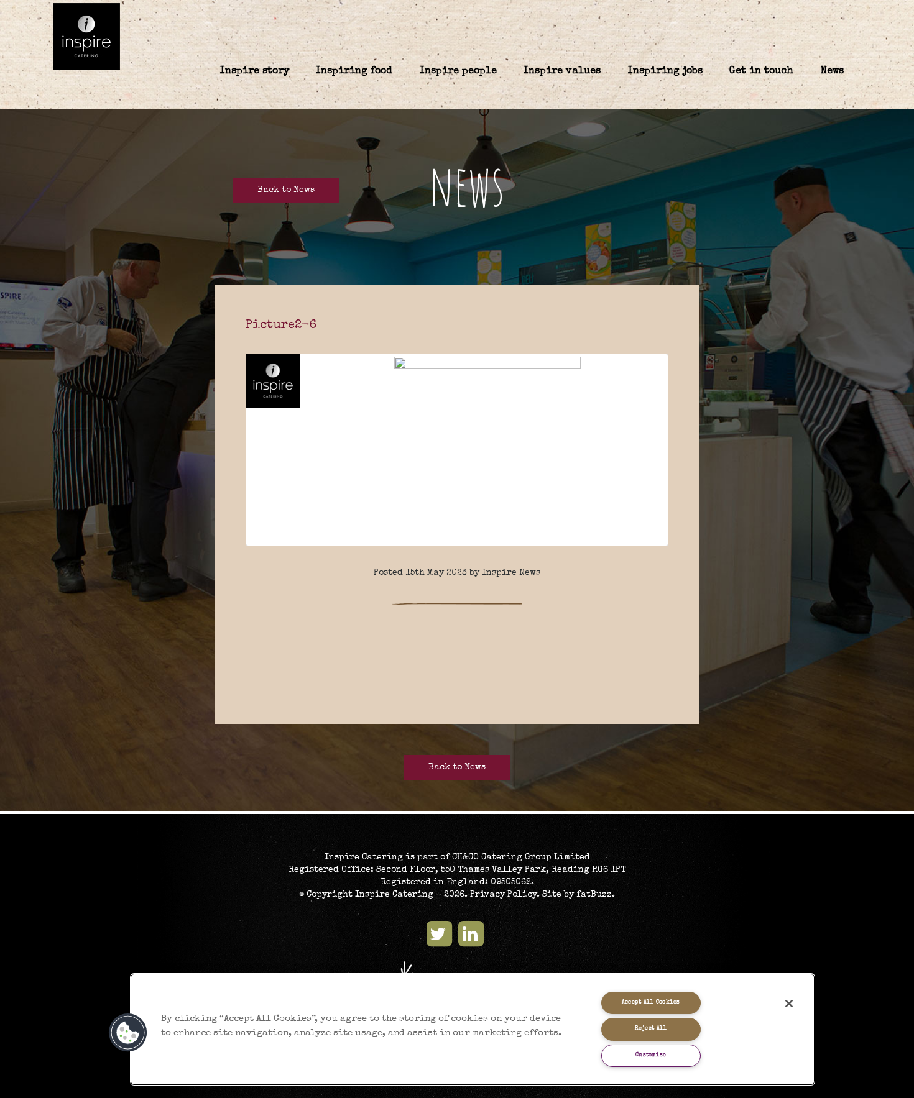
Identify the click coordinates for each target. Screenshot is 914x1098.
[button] (128, 1033)
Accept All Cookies (651, 1002)
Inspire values (562, 71)
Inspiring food (354, 71)
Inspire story (254, 71)
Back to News (286, 190)
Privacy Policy (503, 894)
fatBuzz (594, 894)
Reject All (651, 1029)
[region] (473, 1029)
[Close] (789, 1003)
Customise (651, 1055)
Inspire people (458, 71)
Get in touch (761, 71)
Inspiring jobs (665, 71)
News (832, 71)
